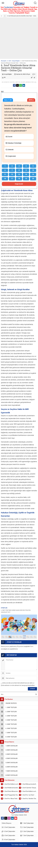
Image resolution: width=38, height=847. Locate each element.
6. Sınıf (9, 61)
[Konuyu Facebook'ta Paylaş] (14, 85)
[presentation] (1, 16)
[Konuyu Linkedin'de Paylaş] (23, 85)
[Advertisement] (19, 38)
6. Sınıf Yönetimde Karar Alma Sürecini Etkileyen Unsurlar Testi (15, 611)
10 (35, 637)
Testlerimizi (8, 7)
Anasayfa (3, 61)
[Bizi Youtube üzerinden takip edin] (15, 818)
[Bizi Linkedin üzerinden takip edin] (12, 818)
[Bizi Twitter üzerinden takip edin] (5, 818)
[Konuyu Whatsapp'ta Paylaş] (20, 85)
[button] (3, 637)
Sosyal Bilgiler (16, 61)
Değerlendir (19, 184)
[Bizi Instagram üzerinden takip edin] (9, 818)
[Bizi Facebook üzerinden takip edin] (2, 818)
